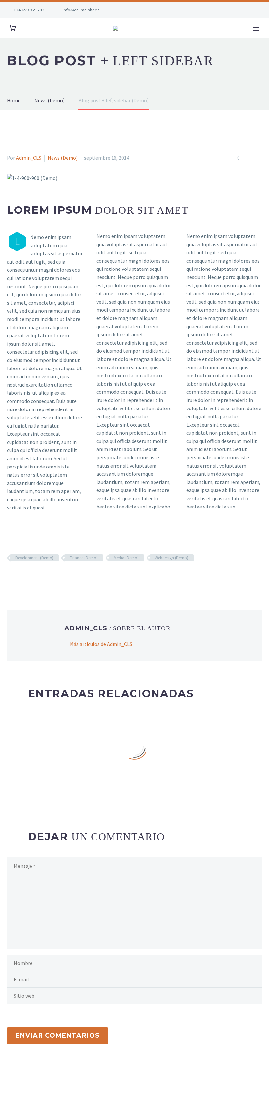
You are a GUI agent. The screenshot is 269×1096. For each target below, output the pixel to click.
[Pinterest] (30, 577)
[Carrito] (13, 28)
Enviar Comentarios (57, 1035)
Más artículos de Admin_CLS (101, 644)
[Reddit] (58, 577)
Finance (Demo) (84, 558)
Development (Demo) (34, 558)
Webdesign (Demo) (171, 558)
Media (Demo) (126, 558)
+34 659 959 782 (29, 10)
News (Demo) (63, 157)
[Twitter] (20, 577)
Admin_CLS (28, 157)
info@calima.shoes (81, 10)
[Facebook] (11, 577)
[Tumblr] (39, 577)
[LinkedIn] (49, 577)
